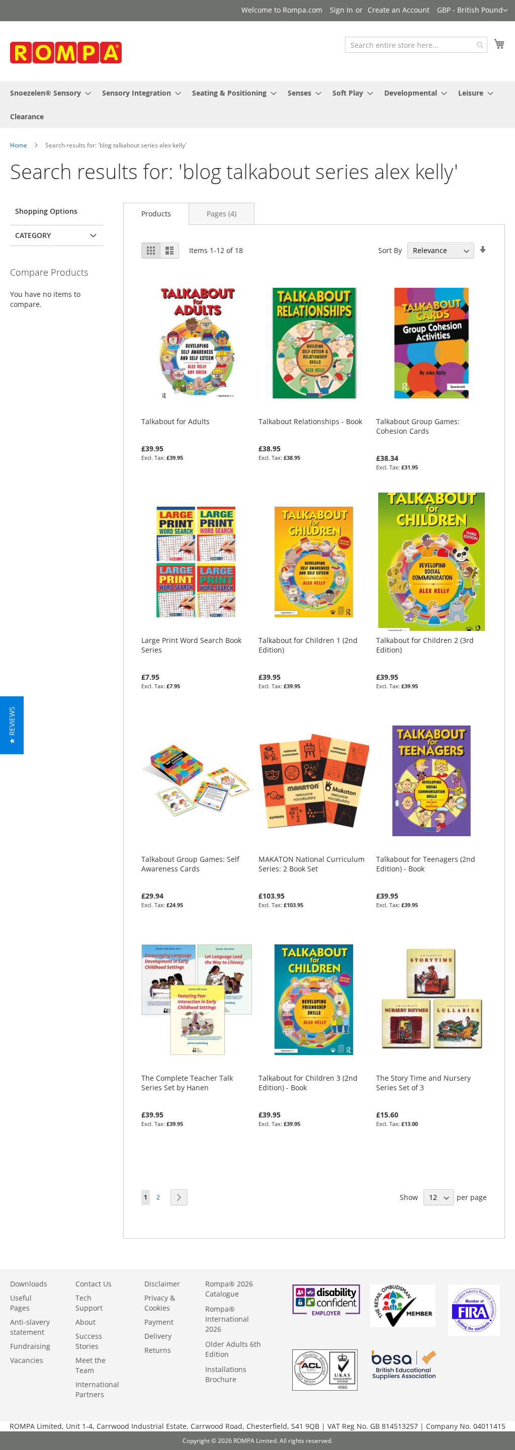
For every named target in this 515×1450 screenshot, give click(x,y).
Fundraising (30, 1346)
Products (156, 213)
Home (18, 145)
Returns (157, 1350)
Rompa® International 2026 (227, 1319)
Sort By (390, 250)
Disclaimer (162, 1283)
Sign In (341, 10)
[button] (472, 10)
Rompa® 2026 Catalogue (229, 1289)
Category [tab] (33, 235)
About (85, 1322)
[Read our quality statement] (325, 1388)
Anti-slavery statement (30, 1327)
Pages (221, 213)
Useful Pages (21, 1303)
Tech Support (89, 1303)
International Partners (97, 1389)
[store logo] (85, 54)
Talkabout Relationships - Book (310, 421)
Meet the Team (90, 1365)
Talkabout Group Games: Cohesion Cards (418, 426)
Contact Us (93, 1283)
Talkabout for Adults (175, 421)
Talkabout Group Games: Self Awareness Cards (190, 863)
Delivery (157, 1336)
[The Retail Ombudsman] (403, 1324)
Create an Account (399, 10)
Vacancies (26, 1360)
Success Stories (88, 1341)
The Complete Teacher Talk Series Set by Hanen (187, 1082)
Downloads (28, 1283)
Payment (159, 1322)
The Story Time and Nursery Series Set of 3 (423, 1082)
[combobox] (416, 45)
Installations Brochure (225, 1374)
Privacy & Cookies (159, 1303)
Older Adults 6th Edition (233, 1349)
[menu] (257, 104)
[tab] (156, 213)
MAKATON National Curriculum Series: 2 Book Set (312, 863)
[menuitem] (47, 93)
